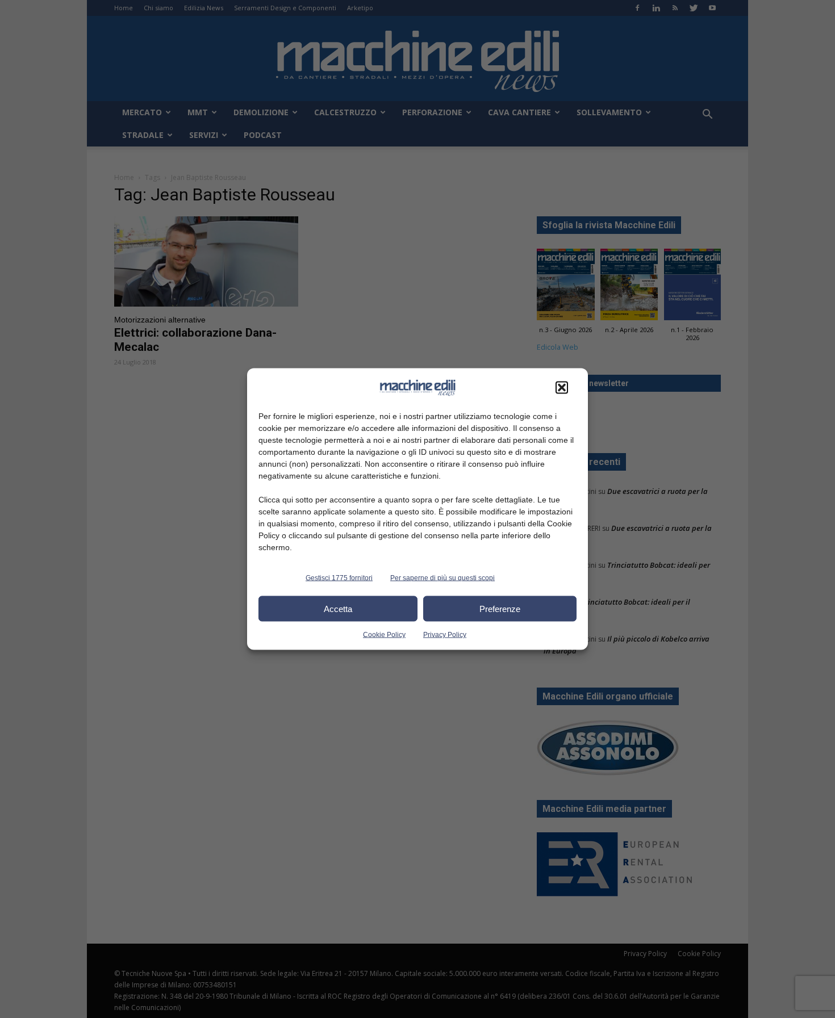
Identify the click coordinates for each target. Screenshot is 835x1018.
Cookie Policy (384, 635)
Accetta (338, 608)
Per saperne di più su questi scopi (442, 578)
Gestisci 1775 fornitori (339, 578)
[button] (561, 387)
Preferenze (499, 608)
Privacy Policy (444, 635)
